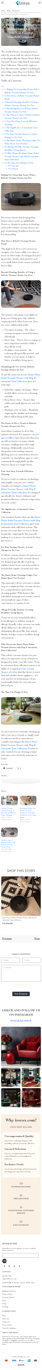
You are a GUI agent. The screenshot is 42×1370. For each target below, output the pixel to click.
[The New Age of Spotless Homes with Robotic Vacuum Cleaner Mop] (9, 832)
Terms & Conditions (9, 1328)
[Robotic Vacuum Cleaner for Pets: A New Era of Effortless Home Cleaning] (9, 800)
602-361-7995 (6, 1276)
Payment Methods (8, 1297)
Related (15, 169)
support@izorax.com (9, 1279)
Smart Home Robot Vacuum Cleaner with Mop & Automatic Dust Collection (21, 378)
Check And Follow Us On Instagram (21, 1012)
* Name (6, 960)
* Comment (7, 967)
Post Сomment (21, 994)
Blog (8, 11)
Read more (16, 11)
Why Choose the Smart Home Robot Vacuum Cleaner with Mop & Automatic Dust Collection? (21, 156)
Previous (7, 938)
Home (3, 11)
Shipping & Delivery (9, 1291)
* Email (26, 960)
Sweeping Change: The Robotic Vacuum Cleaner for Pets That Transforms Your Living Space (28, 813)
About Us (5, 1319)
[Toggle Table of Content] (2, 86)
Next (37, 938)
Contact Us (6, 1322)
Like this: (15, 166)
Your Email (8, 1255)
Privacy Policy (7, 1325)
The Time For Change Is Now (20, 163)
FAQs (4, 1304)
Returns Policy (7, 1294)
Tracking (5, 1307)
